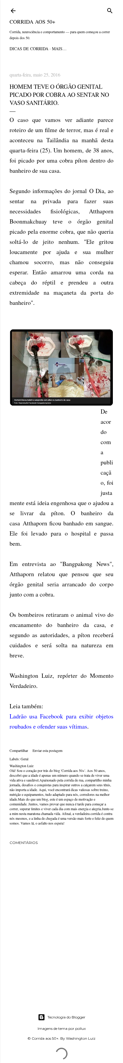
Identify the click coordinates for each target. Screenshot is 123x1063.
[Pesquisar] (109, 10)
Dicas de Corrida (29, 48)
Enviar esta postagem (47, 750)
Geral (24, 758)
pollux (80, 1028)
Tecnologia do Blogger (66, 1017)
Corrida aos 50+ (32, 21)
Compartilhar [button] (19, 750)
